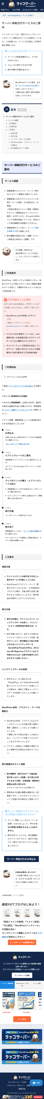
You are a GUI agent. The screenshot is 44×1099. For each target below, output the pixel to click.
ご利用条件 (12, 123)
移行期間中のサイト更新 (20, 148)
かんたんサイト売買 (30, 10)
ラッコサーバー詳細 (22, 975)
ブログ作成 (16, 10)
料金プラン (5, 10)
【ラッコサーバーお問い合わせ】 (17, 444)
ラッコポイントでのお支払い (21, 385)
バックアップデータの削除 (21, 139)
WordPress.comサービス (15, 326)
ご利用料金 (12, 126)
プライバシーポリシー (16, 1085)
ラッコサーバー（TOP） (17, 1082)
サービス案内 (18, 895)
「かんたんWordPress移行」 (28, 85)
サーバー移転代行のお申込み (21, 858)
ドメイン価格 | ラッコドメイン (17, 409)
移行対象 (14, 136)
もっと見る (22, 1019)
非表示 (22, 110)
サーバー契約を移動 (30, 531)
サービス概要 (13, 120)
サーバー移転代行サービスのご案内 (20, 116)
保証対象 (14, 133)
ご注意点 (11, 129)
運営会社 (22, 1088)
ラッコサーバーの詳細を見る (22, 942)
